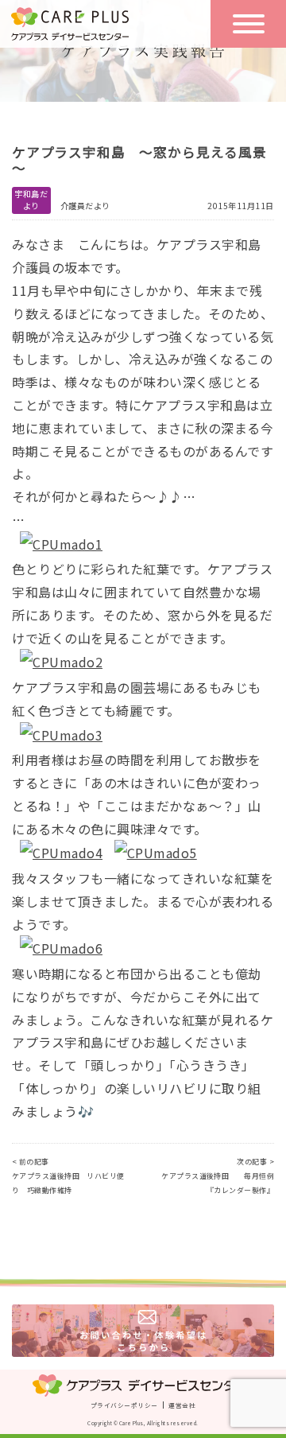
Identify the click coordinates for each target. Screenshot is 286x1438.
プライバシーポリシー (124, 1405)
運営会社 (181, 1405)
